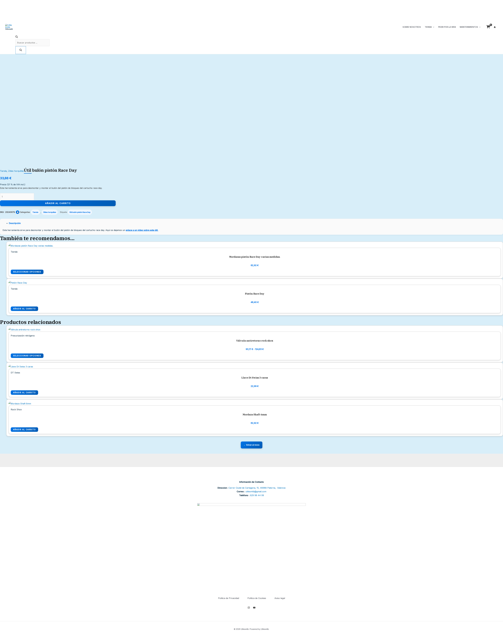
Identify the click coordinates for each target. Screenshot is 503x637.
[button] (433, 27)
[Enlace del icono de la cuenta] (495, 27)
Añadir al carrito (58, 203)
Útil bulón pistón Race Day (79, 212)
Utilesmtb (9, 29)
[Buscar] (20, 50)
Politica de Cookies (256, 598)
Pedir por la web (447, 27)
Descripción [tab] (15, 223)
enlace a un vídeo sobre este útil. (142, 230)
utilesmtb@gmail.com (255, 491)
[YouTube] (254, 607)
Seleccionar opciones (27, 272)
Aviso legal (279, 598)
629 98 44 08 (257, 495)
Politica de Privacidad (228, 598)
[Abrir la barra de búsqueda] (16, 37)
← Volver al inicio (251, 445)
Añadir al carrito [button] (24, 309)
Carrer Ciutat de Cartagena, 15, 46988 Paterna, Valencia (257, 488)
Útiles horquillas (16, 171)
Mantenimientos (469, 27)
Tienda (428, 27)
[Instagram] (249, 607)
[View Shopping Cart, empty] (488, 27)
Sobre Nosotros (412, 27)
